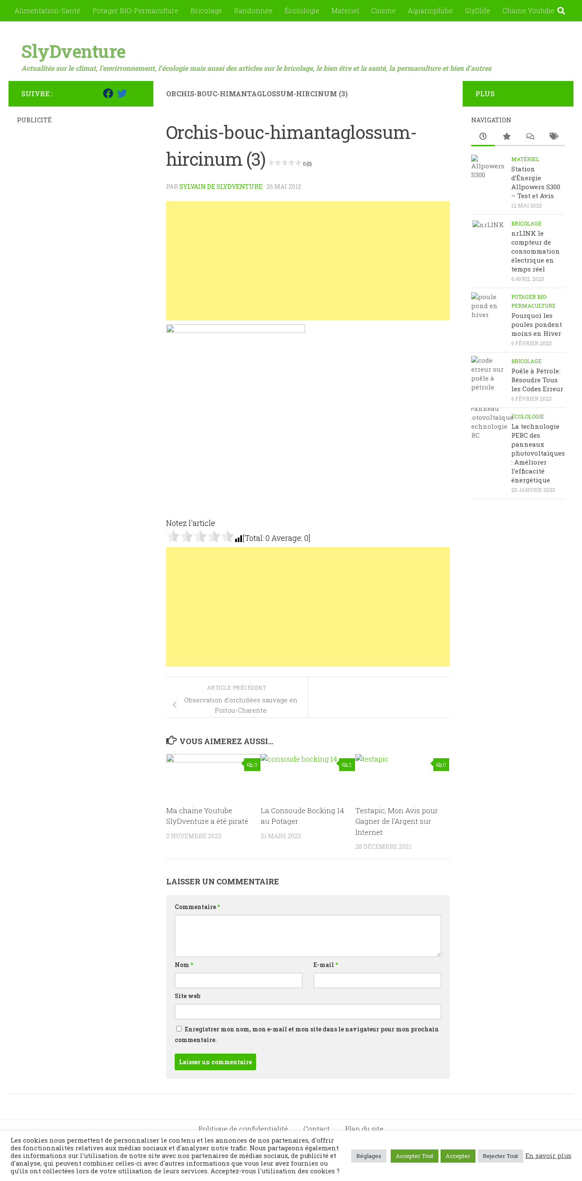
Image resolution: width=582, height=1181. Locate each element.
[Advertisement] (308, 261)
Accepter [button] (458, 1156)
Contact (316, 1128)
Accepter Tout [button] (414, 1156)
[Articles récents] (483, 137)
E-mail (326, 965)
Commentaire (197, 907)
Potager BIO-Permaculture (135, 10)
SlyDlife (477, 10)
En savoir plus (548, 1156)
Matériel (345, 10)
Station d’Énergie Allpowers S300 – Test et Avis (535, 182)
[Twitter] (122, 93)
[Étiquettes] (553, 137)
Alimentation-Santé (47, 10)
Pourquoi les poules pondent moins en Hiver (536, 324)
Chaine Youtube (528, 10)
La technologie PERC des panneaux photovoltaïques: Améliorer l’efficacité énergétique (538, 453)
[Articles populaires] (506, 137)
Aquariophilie (430, 10)
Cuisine (383, 10)
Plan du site (364, 1128)
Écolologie (302, 10)
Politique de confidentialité (243, 1128)
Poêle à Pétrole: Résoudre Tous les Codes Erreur (537, 380)
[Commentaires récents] (530, 137)
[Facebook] (108, 93)
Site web (187, 996)
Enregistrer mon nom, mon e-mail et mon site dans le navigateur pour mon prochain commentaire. (307, 1034)
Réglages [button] (368, 1156)
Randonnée (253, 10)
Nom (184, 965)
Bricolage (206, 10)
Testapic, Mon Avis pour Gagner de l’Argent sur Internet (396, 821)
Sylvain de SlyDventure (220, 186)
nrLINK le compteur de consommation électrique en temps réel (535, 251)
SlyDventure (73, 51)
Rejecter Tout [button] (500, 1156)
